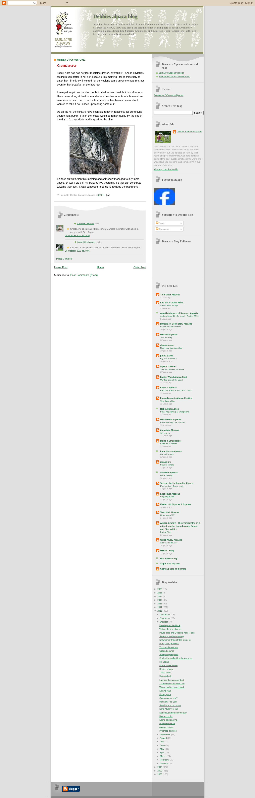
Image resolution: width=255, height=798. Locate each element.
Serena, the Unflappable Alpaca (176, 483)
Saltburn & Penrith (168, 444)
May (162, 749)
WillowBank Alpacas (170, 419)
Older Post (139, 267)
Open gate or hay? (168, 698)
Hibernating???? (168, 515)
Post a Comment (64, 259)
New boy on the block (169, 625)
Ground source (66, 65)
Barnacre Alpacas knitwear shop (174, 76)
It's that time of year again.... (173, 486)
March (163, 756)
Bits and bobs (166, 716)
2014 (160, 600)
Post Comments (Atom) (84, 275)
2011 (160, 611)
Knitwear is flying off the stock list (175, 640)
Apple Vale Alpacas (86, 242)
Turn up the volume (168, 647)
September (165, 734)
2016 (160, 592)
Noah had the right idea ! (171, 348)
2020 (160, 589)
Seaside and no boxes (170, 705)
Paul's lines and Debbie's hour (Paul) (177, 633)
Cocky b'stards (167, 454)
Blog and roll (165, 676)
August (163, 738)
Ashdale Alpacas (169, 472)
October (164, 622)
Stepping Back (167, 497)
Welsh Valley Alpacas (171, 540)
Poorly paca (165, 694)
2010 (160, 767)
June (162, 745)
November (165, 618)
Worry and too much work (171, 687)
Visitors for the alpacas (170, 629)
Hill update (164, 662)
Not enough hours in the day (173, 712)
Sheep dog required (168, 654)
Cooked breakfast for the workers (175, 658)
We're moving (166, 475)
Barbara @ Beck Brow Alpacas (176, 324)
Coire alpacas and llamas (173, 569)
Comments (164, 229)
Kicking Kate (165, 691)
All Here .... (165, 433)
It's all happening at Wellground (174, 412)
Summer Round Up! (169, 305)
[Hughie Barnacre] (164, 204)
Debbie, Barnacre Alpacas (189, 131)
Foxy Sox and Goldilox (170, 327)
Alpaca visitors (166, 727)
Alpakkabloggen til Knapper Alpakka (179, 313)
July (162, 741)
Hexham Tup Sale (168, 702)
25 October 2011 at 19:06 (77, 251)
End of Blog (165, 532)
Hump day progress (169, 643)
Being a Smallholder (170, 441)
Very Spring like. (167, 401)
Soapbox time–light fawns (172, 369)
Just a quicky (166, 337)
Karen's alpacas (168, 387)
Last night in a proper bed (171, 680)
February (165, 760)
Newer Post (61, 267)
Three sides (165, 672)
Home (100, 267)
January (164, 763)
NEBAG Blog (167, 550)
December (165, 614)
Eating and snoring (168, 720)
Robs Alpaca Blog (169, 409)
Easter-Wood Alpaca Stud (173, 377)
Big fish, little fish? (168, 358)
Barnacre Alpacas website (171, 73)
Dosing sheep (166, 669)
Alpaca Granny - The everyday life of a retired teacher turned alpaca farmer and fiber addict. (180, 526)
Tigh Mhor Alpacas (170, 294)
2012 (160, 607)
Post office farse (167, 723)
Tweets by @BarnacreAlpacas (168, 95)
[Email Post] (107, 195)
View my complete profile (166, 169)
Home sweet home (168, 665)
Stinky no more (167, 465)
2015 (160, 596)
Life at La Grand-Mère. (171, 302)
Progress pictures (168, 731)
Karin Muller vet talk (168, 709)
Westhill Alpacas (169, 334)
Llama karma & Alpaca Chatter (176, 398)
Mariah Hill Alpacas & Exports (175, 504)
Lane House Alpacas (171, 451)
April (162, 752)
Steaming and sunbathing (171, 636)
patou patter (166, 355)
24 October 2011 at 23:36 (77, 235)
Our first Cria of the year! (171, 380)
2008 (160, 774)
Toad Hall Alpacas (169, 512)
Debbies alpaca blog (115, 16)
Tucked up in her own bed (171, 683)
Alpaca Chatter (168, 366)
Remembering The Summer (172, 422)
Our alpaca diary (168, 558)
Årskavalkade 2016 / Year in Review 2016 (179, 316)
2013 (160, 603)
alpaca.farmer (167, 345)
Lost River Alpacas (170, 494)
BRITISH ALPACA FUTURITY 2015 (176, 390)
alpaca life (165, 462)
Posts (161, 223)
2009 (160, 770)
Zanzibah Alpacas (85, 223)
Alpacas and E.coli (168, 543)
